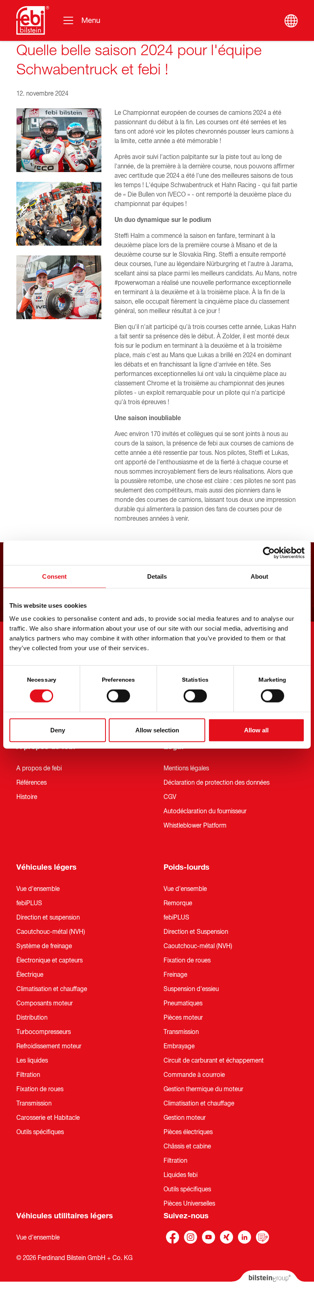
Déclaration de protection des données (216, 782)
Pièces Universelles (189, 1203)
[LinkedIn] (244, 1237)
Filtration (28, 1075)
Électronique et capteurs (49, 960)
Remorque (178, 903)
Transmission (34, 1103)
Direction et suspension (48, 917)
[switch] (118, 696)
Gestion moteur (185, 1117)
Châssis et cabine (187, 1146)
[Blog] (262, 1237)
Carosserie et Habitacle (48, 1117)
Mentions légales (186, 768)
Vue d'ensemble (38, 889)
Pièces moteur (183, 1017)
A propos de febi (39, 768)
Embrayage (179, 1046)
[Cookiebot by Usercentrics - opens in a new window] (269, 553)
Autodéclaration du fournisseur (205, 811)
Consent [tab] (54, 576)
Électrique (29, 974)
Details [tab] (157, 576)
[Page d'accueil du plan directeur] (32, 20)
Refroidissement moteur (48, 1046)
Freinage (175, 974)
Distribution (31, 1017)
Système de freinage (44, 946)
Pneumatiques (183, 1003)
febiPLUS (29, 903)
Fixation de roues (39, 1089)
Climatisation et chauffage (51, 989)
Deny (57, 729)
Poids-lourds (186, 867)
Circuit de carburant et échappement (214, 1060)
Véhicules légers (46, 867)
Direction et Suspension (196, 932)
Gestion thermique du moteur (203, 1089)
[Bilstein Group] (268, 1279)
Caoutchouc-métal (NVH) (50, 932)
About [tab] (260, 576)
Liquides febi (180, 1175)
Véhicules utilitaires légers (64, 1216)
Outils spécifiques (40, 1132)
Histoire (26, 797)
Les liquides (32, 1060)
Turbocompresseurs (43, 1032)
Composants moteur (44, 1003)
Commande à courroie (194, 1075)
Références (31, 782)
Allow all (256, 729)
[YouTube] (208, 1237)
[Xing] (226, 1237)
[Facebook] (172, 1237)
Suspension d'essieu (191, 989)
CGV (170, 797)
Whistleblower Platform (195, 825)
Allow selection (157, 729)
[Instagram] (190, 1237)
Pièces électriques (188, 1132)
